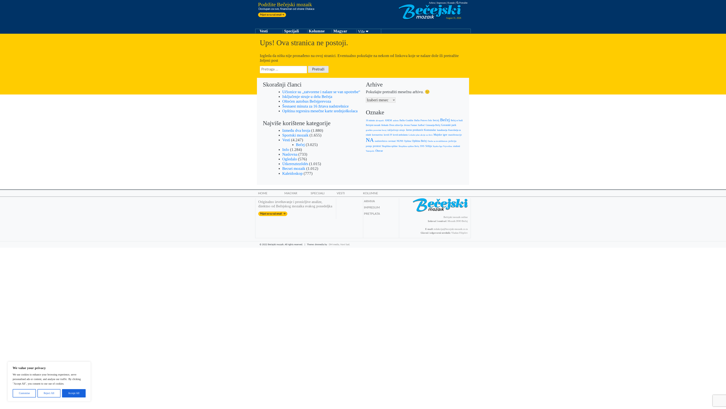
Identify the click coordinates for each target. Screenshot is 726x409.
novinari (392, 141)
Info (285, 149)
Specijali (291, 31)
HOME (262, 193)
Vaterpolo (370, 151)
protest (377, 146)
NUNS (400, 141)
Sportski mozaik (295, 135)
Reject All (49, 393)
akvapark (380, 120)
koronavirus (377, 135)
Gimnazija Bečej (433, 125)
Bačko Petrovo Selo (423, 120)
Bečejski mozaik (373, 125)
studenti (456, 146)
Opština (407, 141)
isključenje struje (396, 130)
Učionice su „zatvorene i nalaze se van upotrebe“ (321, 92)
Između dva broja (296, 130)
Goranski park (448, 125)
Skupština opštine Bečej (409, 146)
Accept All (73, 393)
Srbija (428, 146)
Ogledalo (289, 159)
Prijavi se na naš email (271, 15)
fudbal (421, 125)
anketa (396, 120)
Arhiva (432, 3)
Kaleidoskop (292, 173)
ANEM (388, 120)
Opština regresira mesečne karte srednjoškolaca (320, 111)
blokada (384, 125)
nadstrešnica (381, 141)
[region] (49, 381)
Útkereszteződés (295, 164)
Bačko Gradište (406, 120)
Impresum (441, 3)
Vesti (264, 31)
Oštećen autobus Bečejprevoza (306, 101)
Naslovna (289, 154)
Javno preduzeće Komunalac (421, 130)
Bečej (300, 144)
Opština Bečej (419, 141)
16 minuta (370, 120)
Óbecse (379, 150)
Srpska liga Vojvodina (442, 146)
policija (452, 141)
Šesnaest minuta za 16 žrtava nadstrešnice (315, 106)
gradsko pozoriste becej (376, 130)
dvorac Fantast (410, 125)
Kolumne (317, 31)
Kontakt (451, 3)
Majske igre (440, 134)
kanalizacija (442, 130)
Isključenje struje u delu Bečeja (307, 96)
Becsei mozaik (293, 168)
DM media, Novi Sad (339, 244)
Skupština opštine (390, 146)
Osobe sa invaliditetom (438, 141)
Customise (24, 393)
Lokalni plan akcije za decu (421, 135)
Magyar (340, 31)
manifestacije (455, 134)
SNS (422, 146)
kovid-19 (388, 135)
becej (436, 120)
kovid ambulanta (400, 135)
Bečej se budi (457, 120)
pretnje (369, 146)
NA (370, 140)
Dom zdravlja (396, 125)
